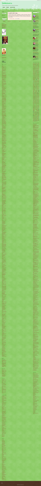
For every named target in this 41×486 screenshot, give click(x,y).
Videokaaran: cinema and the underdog (4, 150)
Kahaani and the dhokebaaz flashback (4, 145)
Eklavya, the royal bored (4, 288)
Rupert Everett (37, 98)
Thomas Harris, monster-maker (35, 323)
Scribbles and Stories (4, 468)
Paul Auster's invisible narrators (35, 297)
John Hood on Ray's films (35, 270)
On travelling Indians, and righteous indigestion (35, 25)
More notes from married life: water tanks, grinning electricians (4, 371)
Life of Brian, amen (3, 349)
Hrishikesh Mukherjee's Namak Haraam (4, 203)
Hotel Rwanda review (4, 338)
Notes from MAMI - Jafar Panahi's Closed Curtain (4, 83)
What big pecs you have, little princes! (4, 366)
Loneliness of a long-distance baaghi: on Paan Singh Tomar (4, 136)
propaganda (38, 117)
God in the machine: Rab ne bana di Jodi (4, 249)
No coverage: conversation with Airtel (4, 427)
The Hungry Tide (34, 357)
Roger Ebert (35, 98)
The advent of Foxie (3, 374)
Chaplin (33, 69)
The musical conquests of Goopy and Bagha (4, 187)
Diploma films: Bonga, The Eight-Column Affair (4, 244)
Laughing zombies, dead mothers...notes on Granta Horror (36, 174)
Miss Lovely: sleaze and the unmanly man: (4, 72)
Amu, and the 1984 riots (4, 351)
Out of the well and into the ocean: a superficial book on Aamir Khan (36, 162)
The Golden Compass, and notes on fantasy (4, 269)
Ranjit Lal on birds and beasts (35, 260)
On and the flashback (37, 47)
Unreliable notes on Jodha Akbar (3, 266)
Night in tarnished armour (4, 356)
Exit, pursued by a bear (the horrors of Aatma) (4, 108)
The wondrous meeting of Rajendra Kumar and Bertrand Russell (4, 166)
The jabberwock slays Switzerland (4, 430)
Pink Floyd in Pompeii (4, 344)
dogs (36, 112)
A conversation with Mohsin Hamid (36, 292)
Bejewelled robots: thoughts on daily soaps (4, 412)
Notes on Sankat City (4, 239)
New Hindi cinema (36, 90)
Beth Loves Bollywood (4, 445)
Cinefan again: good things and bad (3, 425)
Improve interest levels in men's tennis (4, 420)
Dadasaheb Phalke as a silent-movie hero (4, 167)
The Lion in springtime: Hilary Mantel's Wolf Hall (35, 243)
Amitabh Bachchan (35, 64)
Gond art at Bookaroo (35, 258)
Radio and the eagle (3, 419)
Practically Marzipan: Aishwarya (4, 464)
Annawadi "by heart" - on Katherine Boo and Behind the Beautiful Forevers (36, 165)
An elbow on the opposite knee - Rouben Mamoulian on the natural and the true (4, 96)
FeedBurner (4, 21)
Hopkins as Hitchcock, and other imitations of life (4, 122)
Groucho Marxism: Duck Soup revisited (4, 315)
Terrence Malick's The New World (4, 318)
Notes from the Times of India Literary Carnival (35, 177)
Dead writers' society (35, 143)
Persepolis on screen (4, 259)
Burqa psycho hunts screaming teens (3, 255)
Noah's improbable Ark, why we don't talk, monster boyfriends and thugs (36, 215)
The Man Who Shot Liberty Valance (3, 306)
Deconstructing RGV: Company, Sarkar (4, 327)
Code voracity (3, 435)
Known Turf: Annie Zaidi (4, 459)
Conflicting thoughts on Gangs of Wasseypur (4, 127)
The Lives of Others (3, 251)
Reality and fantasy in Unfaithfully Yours (4, 233)
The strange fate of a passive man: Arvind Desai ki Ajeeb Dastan (4, 130)
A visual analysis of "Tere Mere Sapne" (4, 67)
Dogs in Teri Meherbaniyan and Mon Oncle (4, 205)
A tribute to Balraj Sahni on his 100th (4, 105)
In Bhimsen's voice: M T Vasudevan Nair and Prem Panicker (35, 236)
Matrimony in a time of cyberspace (4, 373)
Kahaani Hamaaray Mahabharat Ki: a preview (4, 360)
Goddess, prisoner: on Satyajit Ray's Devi (4, 138)
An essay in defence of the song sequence (4, 80)
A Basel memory (34, 399)
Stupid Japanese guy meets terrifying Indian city (35, 166)
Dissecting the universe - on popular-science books (35, 152)
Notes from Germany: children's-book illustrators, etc (36, 245)
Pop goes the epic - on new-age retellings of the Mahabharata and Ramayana (36, 126)
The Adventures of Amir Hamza (35, 271)
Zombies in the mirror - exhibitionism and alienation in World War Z (35, 133)
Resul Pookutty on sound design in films (4, 118)
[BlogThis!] (17, 18)
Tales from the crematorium (35, 374)
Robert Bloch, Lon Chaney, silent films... (4, 350)
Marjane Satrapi (34, 87)
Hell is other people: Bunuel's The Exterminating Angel (3, 194)
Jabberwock (7, 3)
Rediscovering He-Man (35, 389)
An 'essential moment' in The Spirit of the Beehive (4, 179)
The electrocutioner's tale (35, 239)
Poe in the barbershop (35, 406)
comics (34, 112)
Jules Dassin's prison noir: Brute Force (4, 227)
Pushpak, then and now (4, 289)
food (36, 113)
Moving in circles (34, 394)
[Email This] (16, 18)
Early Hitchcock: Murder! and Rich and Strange (4, 245)
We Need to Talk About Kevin (35, 339)
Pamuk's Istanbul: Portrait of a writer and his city (35, 347)
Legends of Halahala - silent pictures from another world (35, 136)
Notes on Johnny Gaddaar (3, 275)
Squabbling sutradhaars (4, 362)
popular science (34, 117)
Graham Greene (35, 75)
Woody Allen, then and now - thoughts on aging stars (4, 124)
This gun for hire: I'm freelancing (36, 400)
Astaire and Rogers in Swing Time (4, 271)
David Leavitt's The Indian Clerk (36, 285)
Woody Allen (38, 107)
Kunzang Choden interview (35, 355)
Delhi (36, 70)
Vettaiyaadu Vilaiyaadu (4, 296)
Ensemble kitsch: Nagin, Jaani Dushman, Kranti (4, 286)
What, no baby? (3, 434)
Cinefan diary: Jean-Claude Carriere (3, 307)
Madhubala (37, 85)
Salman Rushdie (36, 99)
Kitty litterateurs (34, 358)
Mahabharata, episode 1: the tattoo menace (37, 43)
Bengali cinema (35, 68)
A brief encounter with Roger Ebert (4, 104)
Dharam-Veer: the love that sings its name (4, 308)
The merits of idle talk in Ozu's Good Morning (4, 200)
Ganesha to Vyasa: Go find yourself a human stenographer (4, 364)
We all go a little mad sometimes (4, 216)
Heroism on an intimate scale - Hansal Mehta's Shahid (4, 82)
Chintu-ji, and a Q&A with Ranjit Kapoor (4, 236)
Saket (33, 99)
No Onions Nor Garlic (35, 306)
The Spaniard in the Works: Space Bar (3, 476)
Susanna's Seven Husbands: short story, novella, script (36, 197)
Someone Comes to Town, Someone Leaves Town (35, 308)
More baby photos (3, 376)
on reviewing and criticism (36, 116)
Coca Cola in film (3, 149)
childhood (37, 111)
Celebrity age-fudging (4, 418)
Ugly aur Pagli (3, 252)
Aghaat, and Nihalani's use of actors (4, 237)
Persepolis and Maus (35, 370)
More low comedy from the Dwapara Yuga (4, 365)
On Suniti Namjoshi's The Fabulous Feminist (35, 141)
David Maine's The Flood (35, 351)
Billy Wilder (38, 68)
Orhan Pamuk (35, 93)
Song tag (34, 402)
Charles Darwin (36, 69)
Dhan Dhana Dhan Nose (4, 267)
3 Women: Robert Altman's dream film (3, 202)
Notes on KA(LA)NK (3, 304)
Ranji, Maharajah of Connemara (36, 365)
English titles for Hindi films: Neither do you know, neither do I (36, 52)
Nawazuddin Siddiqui (35, 90)
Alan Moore (36, 63)
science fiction (34, 118)
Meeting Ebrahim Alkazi (35, 382)
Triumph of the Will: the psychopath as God (4, 201)
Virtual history (3, 346)
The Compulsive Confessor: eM (3, 471)
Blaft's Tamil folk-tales (35, 248)
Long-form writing (12, 7)
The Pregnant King (34, 275)
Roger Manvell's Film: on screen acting (4, 333)
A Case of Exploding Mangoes (35, 263)
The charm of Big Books (35, 350)
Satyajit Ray (38, 100)
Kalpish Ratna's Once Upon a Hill (36, 151)
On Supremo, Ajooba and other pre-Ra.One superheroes (4, 158)
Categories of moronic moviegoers (4, 413)
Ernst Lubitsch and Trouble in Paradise (3, 250)
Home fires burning (3, 372)
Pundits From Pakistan (35, 354)
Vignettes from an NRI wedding (35, 390)
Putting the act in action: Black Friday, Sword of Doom (4, 148)
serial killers (37, 118)
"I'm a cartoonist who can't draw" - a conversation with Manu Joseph (36, 150)
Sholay (37, 101)
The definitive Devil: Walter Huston (3, 238)
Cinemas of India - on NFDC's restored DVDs (4, 121)
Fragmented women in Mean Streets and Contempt (4, 188)
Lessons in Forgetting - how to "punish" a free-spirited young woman (4, 98)
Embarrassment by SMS (4, 402)
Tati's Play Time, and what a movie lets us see (4, 225)
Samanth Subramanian (4, 467)
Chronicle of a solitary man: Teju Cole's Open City (36, 179)
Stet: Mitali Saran (3, 470)
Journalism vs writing (35, 403)
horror (38, 114)
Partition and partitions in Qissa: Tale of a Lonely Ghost (4, 77)
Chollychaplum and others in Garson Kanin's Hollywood (35, 217)
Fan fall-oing (34, 412)
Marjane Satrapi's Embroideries (35, 346)
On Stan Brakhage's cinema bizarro (3, 117)
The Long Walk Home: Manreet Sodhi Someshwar (4, 473)
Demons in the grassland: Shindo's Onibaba (4, 228)
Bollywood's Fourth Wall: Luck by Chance (4, 246)
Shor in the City (3, 172)
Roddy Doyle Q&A (34, 231)
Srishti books (37, 102)
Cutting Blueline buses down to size (4, 408)
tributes (33, 120)
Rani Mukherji (37, 97)
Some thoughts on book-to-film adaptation (4, 151)
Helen (38, 76)
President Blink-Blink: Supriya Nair (4, 466)
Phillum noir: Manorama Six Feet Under (4, 270)
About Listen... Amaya (4, 110)
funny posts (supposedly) (36, 113)
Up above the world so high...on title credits (4, 171)
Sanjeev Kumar (34, 100)
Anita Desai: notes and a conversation (35, 281)
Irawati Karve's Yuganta (35, 284)
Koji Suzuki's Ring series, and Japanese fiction (35, 282)
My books (7, 7)
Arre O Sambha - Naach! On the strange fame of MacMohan (4, 101)
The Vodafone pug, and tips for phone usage (4, 411)
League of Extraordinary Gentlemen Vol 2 (35, 340)
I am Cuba (3, 152)
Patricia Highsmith (36, 94)
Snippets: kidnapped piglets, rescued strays (35, 198)
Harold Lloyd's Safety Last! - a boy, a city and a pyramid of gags (4, 70)
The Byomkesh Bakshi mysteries (36, 313)
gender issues (34, 114)
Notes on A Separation (4, 141)
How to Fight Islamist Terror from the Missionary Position (36, 161)
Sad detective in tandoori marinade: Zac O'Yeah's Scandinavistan (35, 205)
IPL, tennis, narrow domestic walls (36, 375)
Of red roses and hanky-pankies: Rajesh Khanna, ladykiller (4, 177)
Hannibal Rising (34, 298)
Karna (35, 83)
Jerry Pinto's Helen (34, 319)
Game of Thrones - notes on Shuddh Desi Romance (4, 85)
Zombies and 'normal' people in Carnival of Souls (4, 211)
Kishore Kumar (36, 84)
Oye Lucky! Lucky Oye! (4, 248)
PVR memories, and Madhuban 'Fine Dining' (4, 389)
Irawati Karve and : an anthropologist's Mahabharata (37, 57)
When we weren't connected (3, 436)
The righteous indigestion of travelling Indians (4, 417)
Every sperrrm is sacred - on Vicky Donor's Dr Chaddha (4, 144)
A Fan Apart (3, 439)
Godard (36, 74)
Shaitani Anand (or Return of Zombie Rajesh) (4, 137)
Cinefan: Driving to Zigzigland (3, 280)
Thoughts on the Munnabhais (3, 299)
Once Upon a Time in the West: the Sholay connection (4, 355)
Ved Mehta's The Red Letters (35, 363)
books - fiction (35, 109)
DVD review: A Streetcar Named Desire (4, 261)
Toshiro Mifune (36, 105)
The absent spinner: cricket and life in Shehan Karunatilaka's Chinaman (36, 203)
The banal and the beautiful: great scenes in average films (4, 173)
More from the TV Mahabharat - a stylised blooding (37, 16)
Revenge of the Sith (3, 341)
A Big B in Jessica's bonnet (35, 295)
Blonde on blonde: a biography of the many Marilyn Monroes (36, 146)
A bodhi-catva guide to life (35, 142)
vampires (36, 120)
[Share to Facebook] (18, 18)
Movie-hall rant (3, 423)
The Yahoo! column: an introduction (4, 218)
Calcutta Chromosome (4, 447)
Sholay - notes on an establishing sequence (4, 164)
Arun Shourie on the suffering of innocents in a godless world (36, 189)
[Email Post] (15, 18)
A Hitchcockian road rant (4, 421)
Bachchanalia (3, 332)
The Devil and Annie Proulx (35, 257)
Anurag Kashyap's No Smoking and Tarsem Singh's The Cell (4, 274)
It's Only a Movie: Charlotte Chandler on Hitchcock (35, 326)
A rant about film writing (4, 397)
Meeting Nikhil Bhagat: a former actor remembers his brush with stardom (4, 100)
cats (34, 111)
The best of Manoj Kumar (35, 381)
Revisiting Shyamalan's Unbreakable (4, 303)
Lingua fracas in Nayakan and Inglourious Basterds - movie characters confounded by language (4, 76)
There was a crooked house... (35, 240)
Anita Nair (36, 66)
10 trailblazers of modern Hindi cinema (4, 116)
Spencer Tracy (34, 102)
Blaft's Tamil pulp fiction (35, 226)
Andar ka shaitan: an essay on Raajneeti (4, 209)
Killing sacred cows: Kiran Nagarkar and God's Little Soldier (36, 321)
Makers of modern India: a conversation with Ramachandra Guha (36, 210)
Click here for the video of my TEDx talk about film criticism (4, 57)
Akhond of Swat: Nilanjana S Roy (3, 441)
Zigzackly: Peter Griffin (4, 479)
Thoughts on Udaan (3, 207)
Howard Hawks (37, 77)
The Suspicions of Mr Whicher (35, 244)
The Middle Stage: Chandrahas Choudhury (4, 474)
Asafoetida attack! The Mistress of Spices (4, 314)
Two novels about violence (35, 149)
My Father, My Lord (3, 279)
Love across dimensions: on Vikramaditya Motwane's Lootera (4, 93)
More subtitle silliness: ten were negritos (4, 396)
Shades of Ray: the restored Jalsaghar (3, 162)
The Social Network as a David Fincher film (4, 190)
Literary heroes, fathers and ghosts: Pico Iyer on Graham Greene (35, 172)
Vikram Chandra (35, 106)
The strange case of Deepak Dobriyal (3, 89)
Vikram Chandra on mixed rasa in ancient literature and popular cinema (36, 127)
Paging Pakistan (34, 253)
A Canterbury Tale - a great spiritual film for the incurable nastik (4, 132)
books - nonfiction (36, 110)
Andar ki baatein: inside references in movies (4, 142)
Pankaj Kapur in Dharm (4, 265)
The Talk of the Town (3, 268)
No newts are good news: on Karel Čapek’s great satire (36, 199)
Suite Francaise (34, 294)
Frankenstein (34, 74)
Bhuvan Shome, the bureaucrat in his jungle (4, 90)
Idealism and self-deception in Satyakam (4, 176)
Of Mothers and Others (37, 92)
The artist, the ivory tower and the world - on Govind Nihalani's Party (4, 140)
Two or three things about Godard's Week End (4, 232)
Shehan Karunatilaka (34, 101)
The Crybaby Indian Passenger (3, 415)
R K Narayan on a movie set (35, 187)
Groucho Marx (38, 75)
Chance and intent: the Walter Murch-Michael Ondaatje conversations (4, 115)
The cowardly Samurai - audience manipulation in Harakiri (4, 196)
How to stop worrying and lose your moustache (4, 197)
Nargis (37, 89)
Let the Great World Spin (35, 219)
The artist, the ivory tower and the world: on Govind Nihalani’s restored (37, 21)
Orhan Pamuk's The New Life (35, 302)
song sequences (34, 119)
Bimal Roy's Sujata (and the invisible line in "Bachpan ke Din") (4, 111)
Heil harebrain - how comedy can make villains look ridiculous (4, 107)
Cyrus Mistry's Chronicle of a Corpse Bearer (35, 158)
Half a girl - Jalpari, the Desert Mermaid (4, 126)
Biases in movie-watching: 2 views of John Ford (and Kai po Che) (4, 88)
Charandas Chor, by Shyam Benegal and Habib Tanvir (3, 79)
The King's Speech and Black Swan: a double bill (4, 182)
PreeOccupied (3, 465)
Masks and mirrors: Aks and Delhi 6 (4, 161)
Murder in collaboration (35, 186)
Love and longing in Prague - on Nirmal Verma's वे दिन (36, 129)
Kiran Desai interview (35, 325)
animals (37, 108)
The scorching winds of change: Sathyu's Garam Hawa (4, 215)
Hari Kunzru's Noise (34, 341)
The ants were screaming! (4, 302)
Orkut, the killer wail (3, 416)
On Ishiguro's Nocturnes (35, 246)
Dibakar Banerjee (34, 71)
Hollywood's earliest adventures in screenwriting (3, 155)
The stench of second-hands (35, 337)
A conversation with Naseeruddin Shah (3, 221)
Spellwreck (34, 395)
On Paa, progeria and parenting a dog (4, 375)
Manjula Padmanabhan (36, 86)
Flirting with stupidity (3, 424)
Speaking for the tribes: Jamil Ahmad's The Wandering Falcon (36, 200)
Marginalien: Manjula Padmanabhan (4, 460)
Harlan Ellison (36, 76)
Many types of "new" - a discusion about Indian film (4, 113)
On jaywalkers (3, 406)
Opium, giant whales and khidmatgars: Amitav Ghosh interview (35, 266)
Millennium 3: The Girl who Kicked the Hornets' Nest (36, 238)
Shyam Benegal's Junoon (4, 294)
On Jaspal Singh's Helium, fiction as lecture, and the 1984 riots (36, 130)
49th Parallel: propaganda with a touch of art (4, 159)
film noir (34, 113)
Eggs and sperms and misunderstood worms (35, 224)
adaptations (34, 108)
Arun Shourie (36, 67)
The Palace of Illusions (35, 273)
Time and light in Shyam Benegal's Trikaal (4, 120)
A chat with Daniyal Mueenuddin (36, 252)
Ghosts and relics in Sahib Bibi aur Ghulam (4, 153)
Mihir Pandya (3, 461)
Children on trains (3, 414)
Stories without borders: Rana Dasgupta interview (35, 361)
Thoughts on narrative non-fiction (36, 214)
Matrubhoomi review (3, 337)
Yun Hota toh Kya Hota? (4, 305)
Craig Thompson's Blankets (35, 291)
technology (38, 119)
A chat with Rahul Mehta (35, 229)
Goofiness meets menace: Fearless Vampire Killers (3, 293)
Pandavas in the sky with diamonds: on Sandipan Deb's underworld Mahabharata (35, 135)
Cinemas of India (34, 70)
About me (4, 7)
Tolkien (33, 105)
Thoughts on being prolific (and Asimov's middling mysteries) (35, 184)
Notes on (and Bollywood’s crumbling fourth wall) (37, 38)
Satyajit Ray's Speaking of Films (36, 342)
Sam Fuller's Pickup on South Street (4, 240)
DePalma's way (3, 347)
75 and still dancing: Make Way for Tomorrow (4, 134)
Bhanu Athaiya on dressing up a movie (3, 222)
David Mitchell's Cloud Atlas (35, 367)
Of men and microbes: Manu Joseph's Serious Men (35, 227)
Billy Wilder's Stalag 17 (4, 226)
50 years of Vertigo (3, 257)
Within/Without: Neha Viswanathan (4, 478)
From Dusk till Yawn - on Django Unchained (4, 109)
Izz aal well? (3, 224)
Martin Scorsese (37, 87)
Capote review (3, 320)
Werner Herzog (35, 107)
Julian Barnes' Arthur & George (35, 336)
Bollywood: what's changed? (3, 339)
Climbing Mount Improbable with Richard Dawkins (36, 262)
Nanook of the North (3, 291)
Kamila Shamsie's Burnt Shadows (36, 255)
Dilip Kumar (38, 71)
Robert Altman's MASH (4, 342)
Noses (33, 92)
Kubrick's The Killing (3, 247)
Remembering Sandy (35, 409)
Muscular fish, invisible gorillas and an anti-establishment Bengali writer (36, 213)
